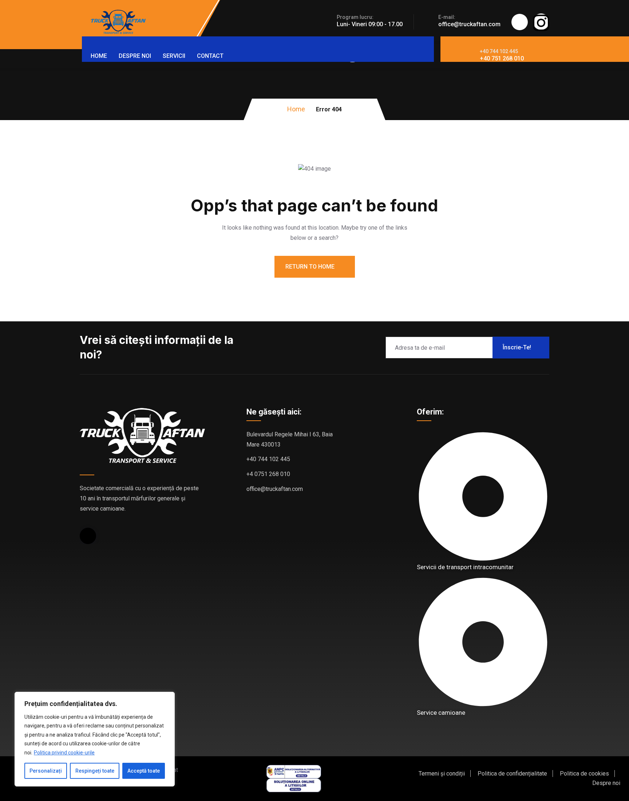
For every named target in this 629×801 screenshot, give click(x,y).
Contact (210, 55)
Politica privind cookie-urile (64, 753)
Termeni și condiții (442, 773)
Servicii (174, 55)
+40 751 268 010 (502, 58)
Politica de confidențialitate (512, 773)
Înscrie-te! (517, 347)
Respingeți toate (94, 771)
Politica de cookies (584, 773)
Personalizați (45, 771)
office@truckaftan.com (469, 24)
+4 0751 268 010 (268, 474)
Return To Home (310, 266)
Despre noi (135, 55)
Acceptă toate (143, 771)
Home (99, 55)
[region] (95, 739)
